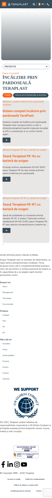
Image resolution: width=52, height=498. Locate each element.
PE (4, 333)
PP (4, 327)
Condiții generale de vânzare (20, 491)
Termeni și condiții (13, 479)
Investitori (6, 344)
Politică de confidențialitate (35, 479)
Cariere (5, 367)
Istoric (5, 286)
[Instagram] (17, 464)
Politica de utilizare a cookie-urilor (26, 485)
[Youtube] (24, 464)
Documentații (8, 304)
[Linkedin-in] (10, 464)
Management (8, 292)
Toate (7, 95)
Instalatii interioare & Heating (30, 95)
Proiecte (6, 361)
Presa (5, 349)
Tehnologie (7, 298)
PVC (4, 321)
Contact (6, 373)
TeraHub (6, 379)
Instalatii (6, 315)
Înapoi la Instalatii (11, 73)
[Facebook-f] (3, 464)
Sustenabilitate (8, 355)
